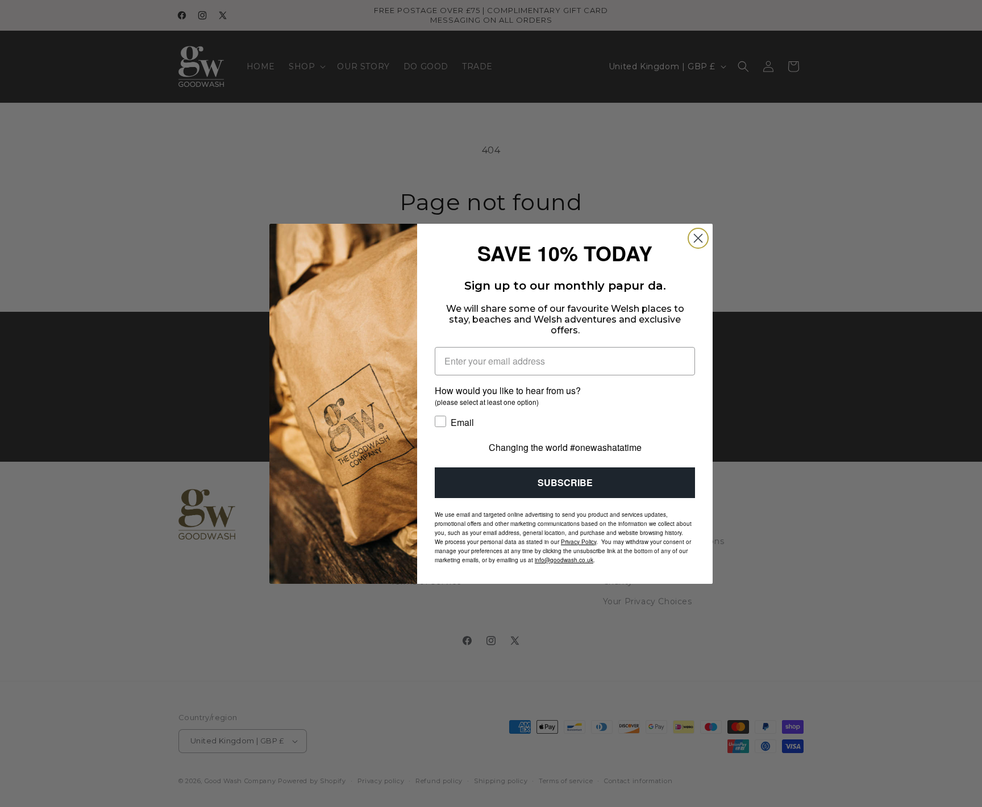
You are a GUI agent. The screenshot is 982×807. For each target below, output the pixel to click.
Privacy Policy (578, 542)
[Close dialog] (698, 238)
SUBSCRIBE (565, 482)
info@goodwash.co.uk (564, 560)
